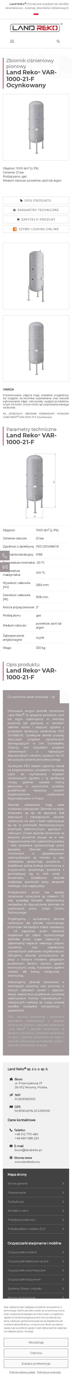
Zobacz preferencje (36, 1363)
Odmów (36, 1353)
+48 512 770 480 (26, 1134)
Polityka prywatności (49, 1372)
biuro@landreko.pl (28, 1150)
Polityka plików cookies (22, 1372)
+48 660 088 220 (27, 1138)
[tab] (31, 696)
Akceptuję (36, 1342)
